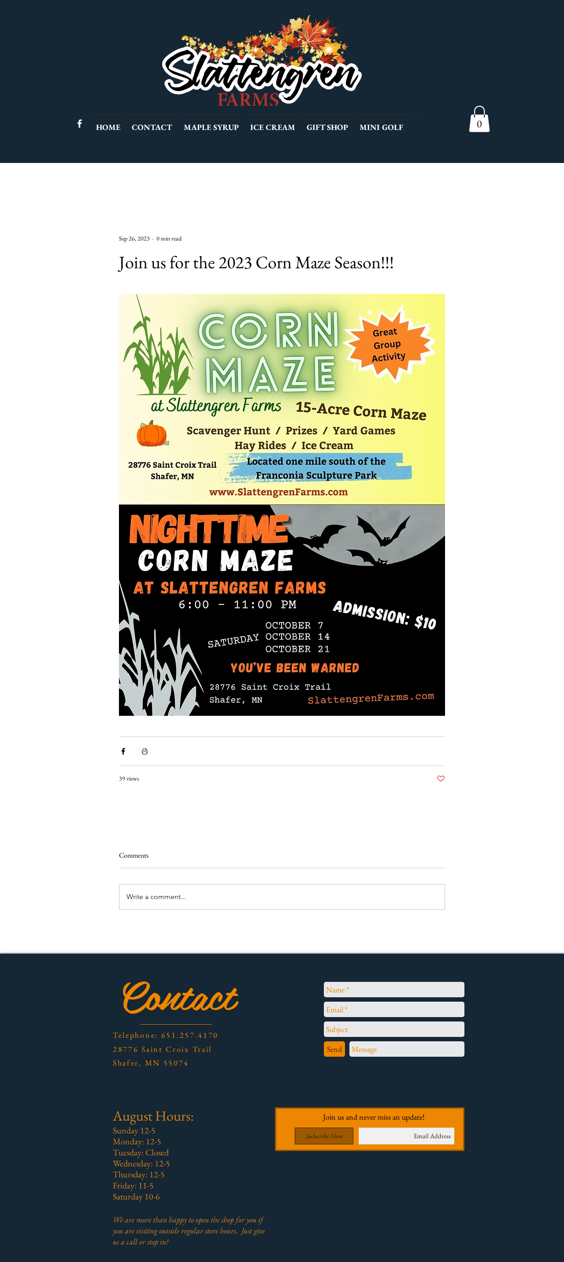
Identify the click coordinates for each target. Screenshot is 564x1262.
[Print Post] (145, 751)
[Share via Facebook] (123, 751)
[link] (479, 119)
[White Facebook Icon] (79, 123)
